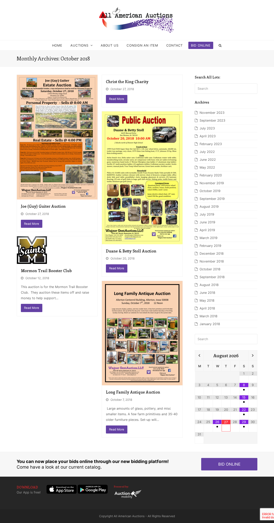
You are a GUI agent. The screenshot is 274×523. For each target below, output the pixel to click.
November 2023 (212, 113)
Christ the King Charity (127, 81)
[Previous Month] (199, 355)
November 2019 (212, 183)
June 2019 (207, 222)
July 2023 (207, 128)
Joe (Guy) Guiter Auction (43, 206)
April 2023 (208, 136)
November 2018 (212, 261)
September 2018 (212, 277)
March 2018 (208, 316)
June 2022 (208, 160)
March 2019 (208, 238)
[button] (220, 45)
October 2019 (210, 191)
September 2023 (212, 120)
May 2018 (207, 300)
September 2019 (212, 199)
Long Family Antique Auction (133, 392)
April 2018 (207, 308)
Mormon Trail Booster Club (46, 270)
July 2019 (207, 214)
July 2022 (207, 152)
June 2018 (207, 293)
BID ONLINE (229, 464)
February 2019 (210, 246)
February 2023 (211, 144)
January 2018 (210, 324)
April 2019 (207, 230)
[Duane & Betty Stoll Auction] (142, 177)
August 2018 (209, 285)
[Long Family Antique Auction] (142, 333)
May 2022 (207, 167)
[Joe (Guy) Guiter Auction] (57, 137)
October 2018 (210, 269)
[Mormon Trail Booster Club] (32, 250)
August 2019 (209, 207)
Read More (31, 224)
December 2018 (212, 253)
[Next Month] (253, 355)
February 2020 (211, 175)
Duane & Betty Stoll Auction (131, 250)
